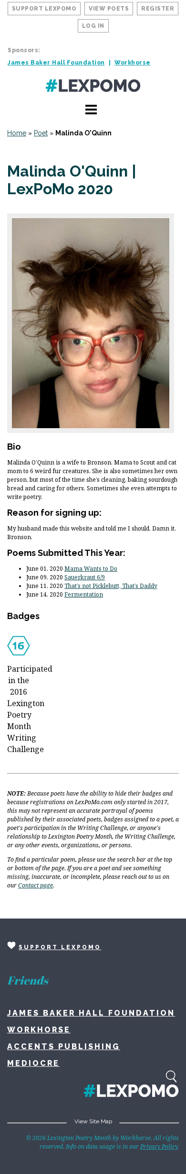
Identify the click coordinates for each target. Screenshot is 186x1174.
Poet (41, 133)
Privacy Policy (158, 1146)
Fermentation (83, 594)
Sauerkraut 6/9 (84, 577)
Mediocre (33, 1063)
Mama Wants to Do (90, 569)
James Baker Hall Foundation (56, 62)
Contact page (35, 885)
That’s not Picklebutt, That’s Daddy (110, 586)
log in (93, 25)
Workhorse (132, 62)
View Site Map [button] (93, 1121)
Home (16, 133)
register (157, 8)
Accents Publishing (63, 1046)
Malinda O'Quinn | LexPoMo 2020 (71, 180)
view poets (109, 8)
